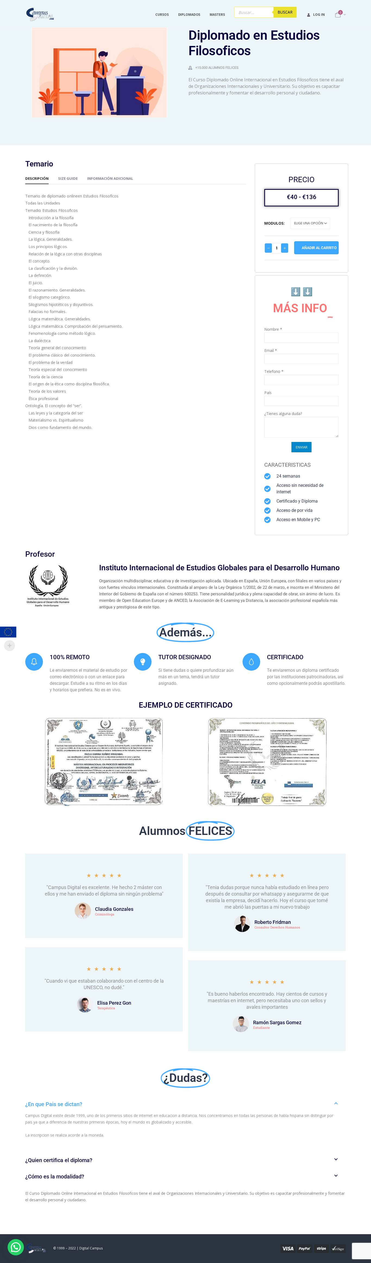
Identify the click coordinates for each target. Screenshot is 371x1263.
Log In (319, 14)
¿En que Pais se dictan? (53, 1104)
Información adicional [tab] (110, 178)
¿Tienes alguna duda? (283, 413)
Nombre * (273, 329)
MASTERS (217, 14)
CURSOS (161, 14)
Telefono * (274, 371)
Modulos (274, 223)
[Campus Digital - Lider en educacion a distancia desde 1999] (40, 15)
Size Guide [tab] (68, 178)
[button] (185, 1104)
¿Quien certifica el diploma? (58, 1160)
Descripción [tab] (37, 178)
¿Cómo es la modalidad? (54, 1176)
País (268, 392)
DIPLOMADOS (189, 14)
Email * (270, 350)
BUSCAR (285, 12)
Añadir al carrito (319, 248)
